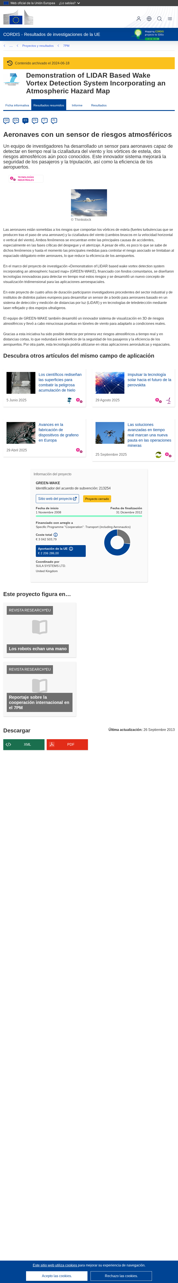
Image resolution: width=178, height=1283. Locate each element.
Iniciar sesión (138, 18)
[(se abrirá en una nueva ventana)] (18, 17)
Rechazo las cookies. (121, 1276)
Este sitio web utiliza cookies (55, 1265)
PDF (70, 744)
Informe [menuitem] (77, 105)
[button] (149, 18)
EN (16, 120)
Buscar (159, 18)
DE (6, 120)
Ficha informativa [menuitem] (17, 105)
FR (35, 120)
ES (25, 120)
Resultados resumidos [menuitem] (48, 105)
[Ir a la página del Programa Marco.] (11, 79)
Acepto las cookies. (57, 1276)
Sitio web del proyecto (55, 499)
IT (44, 120)
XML (27, 744)
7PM (66, 45)
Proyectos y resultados (38, 45)
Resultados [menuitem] (99, 105)
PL (54, 120)
